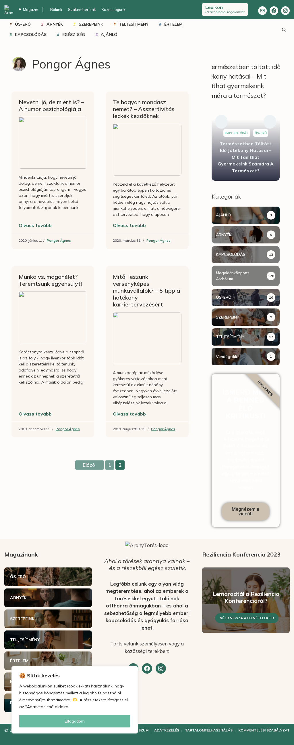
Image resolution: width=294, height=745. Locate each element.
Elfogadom (75, 721)
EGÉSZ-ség (73, 34)
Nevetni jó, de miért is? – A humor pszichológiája (51, 105)
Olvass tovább (35, 225)
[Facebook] (274, 10)
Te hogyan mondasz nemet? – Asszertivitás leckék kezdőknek (144, 108)
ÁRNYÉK (55, 24)
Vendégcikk (226, 356)
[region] (74, 699)
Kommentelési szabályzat (264, 730)
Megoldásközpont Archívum (232, 275)
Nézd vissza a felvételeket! (247, 618)
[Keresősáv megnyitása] (284, 29)
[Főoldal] (8, 9)
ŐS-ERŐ (23, 24)
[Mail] (262, 10)
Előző (89, 465)
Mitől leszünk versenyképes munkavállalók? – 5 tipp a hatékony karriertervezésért (146, 290)
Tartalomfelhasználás (209, 730)
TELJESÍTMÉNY (133, 24)
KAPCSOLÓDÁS (31, 34)
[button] (221, 122)
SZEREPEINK (91, 24)
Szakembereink (82, 9)
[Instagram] (285, 10)
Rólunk (56, 9)
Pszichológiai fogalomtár (225, 9)
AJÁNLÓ (109, 34)
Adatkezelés (166, 730)
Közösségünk (113, 9)
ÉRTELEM (173, 24)
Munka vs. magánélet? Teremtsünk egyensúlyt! (50, 280)
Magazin (28, 9)
